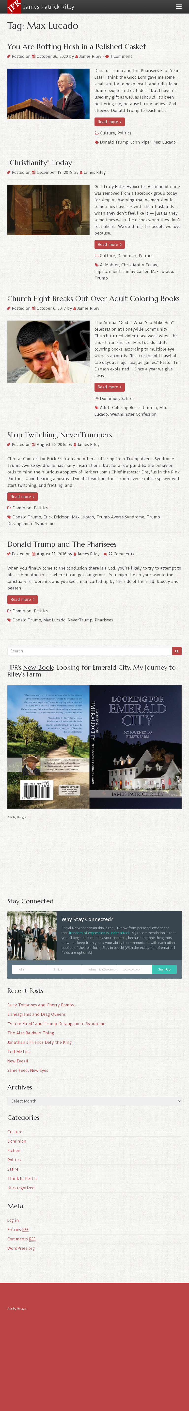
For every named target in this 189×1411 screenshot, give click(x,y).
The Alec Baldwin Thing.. (32, 1033)
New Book (38, 667)
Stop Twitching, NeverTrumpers (59, 434)
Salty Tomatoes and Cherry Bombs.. (41, 1005)
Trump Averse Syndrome (120, 517)
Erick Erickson (57, 517)
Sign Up (164, 969)
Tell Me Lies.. (20, 1051)
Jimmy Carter (136, 271)
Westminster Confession (133, 414)
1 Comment (120, 56)
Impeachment (107, 271)
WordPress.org (21, 1248)
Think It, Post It (22, 1178)
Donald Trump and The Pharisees (62, 544)
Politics (124, 133)
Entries (18, 1229)
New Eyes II (17, 1061)
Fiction (13, 1150)
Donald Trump (114, 142)
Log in (13, 1220)
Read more (108, 121)
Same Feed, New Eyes (27, 1070)
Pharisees (104, 620)
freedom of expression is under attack (99, 932)
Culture (107, 133)
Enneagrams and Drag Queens (36, 1014)
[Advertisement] (94, 854)
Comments (21, 1239)
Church (150, 407)
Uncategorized (21, 1188)
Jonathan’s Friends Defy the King (39, 1042)
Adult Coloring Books (120, 407)
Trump (101, 278)
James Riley (90, 56)
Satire (126, 398)
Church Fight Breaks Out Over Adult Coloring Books (93, 298)
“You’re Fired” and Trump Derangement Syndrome (56, 1023)
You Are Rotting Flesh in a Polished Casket (76, 46)
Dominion (126, 255)
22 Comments (120, 554)
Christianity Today (139, 265)
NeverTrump (80, 620)
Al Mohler (109, 265)
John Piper (141, 142)
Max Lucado (165, 142)
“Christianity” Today (39, 162)
